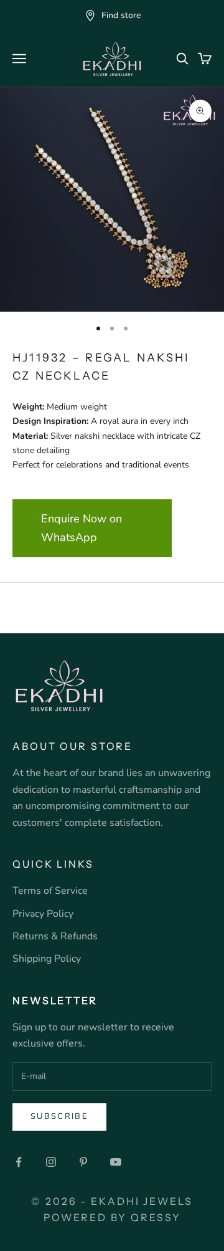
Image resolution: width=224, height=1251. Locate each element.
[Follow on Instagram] (51, 1162)
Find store (121, 15)
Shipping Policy (46, 959)
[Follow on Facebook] (18, 1162)
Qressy (155, 1217)
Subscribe (59, 1116)
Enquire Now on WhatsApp (81, 528)
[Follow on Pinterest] (83, 1162)
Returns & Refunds (55, 936)
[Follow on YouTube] (116, 1162)
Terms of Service (50, 891)
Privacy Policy (42, 914)
